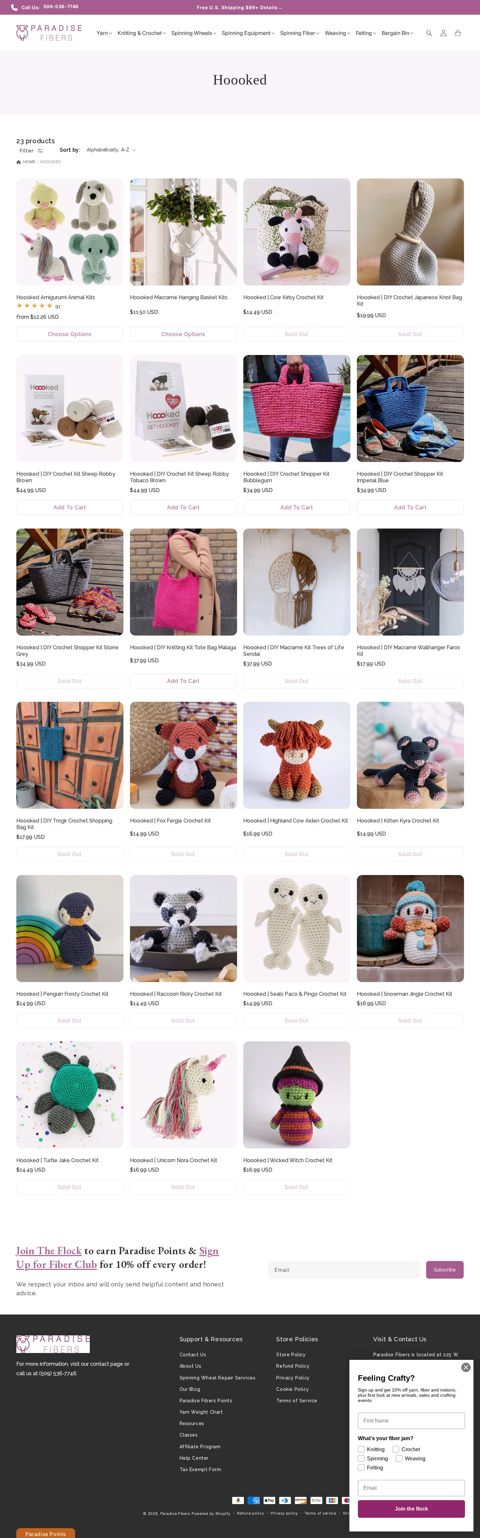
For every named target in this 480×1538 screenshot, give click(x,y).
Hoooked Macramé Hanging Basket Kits (179, 297)
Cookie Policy (292, 1389)
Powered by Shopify (211, 1513)
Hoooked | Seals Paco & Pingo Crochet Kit (294, 994)
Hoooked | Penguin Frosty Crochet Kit (62, 994)
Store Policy (291, 1354)
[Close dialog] (466, 1367)
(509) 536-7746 (57, 1373)
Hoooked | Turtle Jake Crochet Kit (57, 1160)
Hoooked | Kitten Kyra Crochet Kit (398, 820)
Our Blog (190, 1389)
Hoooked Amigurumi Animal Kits (55, 297)
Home (29, 161)
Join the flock (411, 1509)
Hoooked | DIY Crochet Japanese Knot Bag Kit (409, 300)
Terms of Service (296, 1400)
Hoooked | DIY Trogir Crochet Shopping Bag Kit (64, 823)
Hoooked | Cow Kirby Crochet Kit (283, 297)
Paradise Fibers (175, 1513)
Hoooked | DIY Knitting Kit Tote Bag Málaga (183, 647)
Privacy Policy (293, 1377)
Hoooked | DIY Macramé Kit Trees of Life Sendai (293, 650)
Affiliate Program (200, 1446)
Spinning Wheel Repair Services (218, 1377)
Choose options (70, 334)
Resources (192, 1423)
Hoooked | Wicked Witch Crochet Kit (287, 1160)
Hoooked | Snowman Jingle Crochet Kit (404, 994)
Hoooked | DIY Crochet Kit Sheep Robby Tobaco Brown (179, 477)
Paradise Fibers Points (206, 1400)
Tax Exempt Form (200, 1469)
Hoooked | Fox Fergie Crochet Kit (170, 820)
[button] (102, 32)
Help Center (194, 1458)
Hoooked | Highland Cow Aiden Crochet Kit (295, 820)
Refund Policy (293, 1366)
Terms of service (320, 1513)
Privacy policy (284, 1513)
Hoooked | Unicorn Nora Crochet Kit (173, 1160)
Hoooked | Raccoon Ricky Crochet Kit (176, 994)
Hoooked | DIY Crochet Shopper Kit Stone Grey (67, 650)
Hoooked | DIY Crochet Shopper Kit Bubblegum (286, 477)
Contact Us (193, 1354)
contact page (106, 1364)
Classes (189, 1435)
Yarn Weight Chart (201, 1412)
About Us (190, 1366)
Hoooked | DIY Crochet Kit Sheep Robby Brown (65, 477)
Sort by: (70, 150)
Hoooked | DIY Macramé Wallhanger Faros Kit (408, 650)
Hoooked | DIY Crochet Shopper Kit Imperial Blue (400, 477)
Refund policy (250, 1513)
